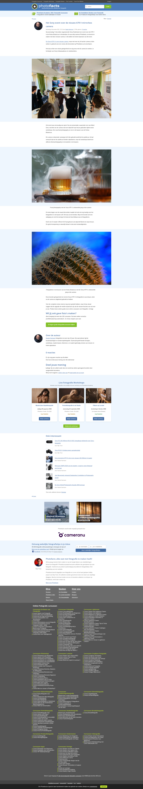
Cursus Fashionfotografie (65, 718)
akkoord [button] (103, 786)
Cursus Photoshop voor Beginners (43, 655)
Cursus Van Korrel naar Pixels (67, 637)
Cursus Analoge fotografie (91, 667)
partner (79, 783)
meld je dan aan (63, 372)
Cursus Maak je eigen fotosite (67, 771)
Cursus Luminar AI (63, 658)
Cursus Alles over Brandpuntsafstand (44, 629)
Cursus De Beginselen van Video (93, 737)
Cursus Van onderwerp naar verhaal (94, 658)
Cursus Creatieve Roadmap (92, 660)
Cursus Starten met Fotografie (41, 613)
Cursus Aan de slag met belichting (43, 616)
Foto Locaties (69, 1)
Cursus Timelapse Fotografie (66, 640)
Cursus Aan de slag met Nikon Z (67, 650)
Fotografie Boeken (60, 1)
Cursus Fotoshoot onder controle (42, 720)
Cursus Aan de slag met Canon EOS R (69, 646)
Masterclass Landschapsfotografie (68, 695)
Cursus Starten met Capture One (67, 750)
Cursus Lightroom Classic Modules (94, 616)
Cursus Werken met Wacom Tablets (68, 748)
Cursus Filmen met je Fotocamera (94, 736)
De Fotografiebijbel (64, 597)
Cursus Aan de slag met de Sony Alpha (69, 641)
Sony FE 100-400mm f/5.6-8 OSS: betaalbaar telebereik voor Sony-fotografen (74, 442)
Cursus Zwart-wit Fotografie (92, 666)
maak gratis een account (76, 372)
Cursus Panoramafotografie (66, 631)
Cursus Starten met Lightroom (92, 613)
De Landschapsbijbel (64, 594)
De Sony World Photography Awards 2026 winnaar (70, 485)
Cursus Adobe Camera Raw (41, 663)
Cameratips (36, 620)
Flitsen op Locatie (98, 405)
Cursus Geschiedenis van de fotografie (44, 622)
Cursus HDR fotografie (65, 629)
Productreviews (62, 759)
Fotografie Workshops (49, 1)
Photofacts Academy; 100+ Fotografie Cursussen (52, 13)
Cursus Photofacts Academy (66, 769)
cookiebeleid (93, 786)
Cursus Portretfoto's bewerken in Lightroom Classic (93, 618)
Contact (74, 592)
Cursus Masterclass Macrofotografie (43, 696)
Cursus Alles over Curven (40, 682)
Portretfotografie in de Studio (71, 405)
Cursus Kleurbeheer (64, 625)
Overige (109, 18)
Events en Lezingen (64, 768)
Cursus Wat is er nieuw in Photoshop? (44, 688)
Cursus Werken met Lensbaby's (93, 661)
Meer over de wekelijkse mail (40, 549)
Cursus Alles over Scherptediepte (42, 614)
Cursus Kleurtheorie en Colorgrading (43, 660)
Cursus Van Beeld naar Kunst (92, 657)
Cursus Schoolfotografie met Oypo (68, 739)
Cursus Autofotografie (39, 736)
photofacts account (53, 783)
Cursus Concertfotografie (65, 611)
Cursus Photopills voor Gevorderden (43, 750)
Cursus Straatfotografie (65, 616)
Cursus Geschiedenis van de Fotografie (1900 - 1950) (41, 624)
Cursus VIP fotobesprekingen (41, 751)
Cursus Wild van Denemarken (41, 705)
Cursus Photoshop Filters (40, 678)
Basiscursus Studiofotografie (66, 715)
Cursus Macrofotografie (40, 699)
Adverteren (75, 597)
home (34, 18)
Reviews (48, 592)
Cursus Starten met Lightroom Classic (95, 611)
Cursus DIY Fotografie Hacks (66, 649)
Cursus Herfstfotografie (39, 698)
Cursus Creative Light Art (91, 670)
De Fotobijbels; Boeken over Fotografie (91, 13)
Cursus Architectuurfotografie (66, 614)
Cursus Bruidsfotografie (91, 712)
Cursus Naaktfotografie (39, 726)
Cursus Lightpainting (90, 669)
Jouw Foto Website (78, 1)
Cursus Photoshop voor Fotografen (43, 658)
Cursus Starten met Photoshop (42, 657)
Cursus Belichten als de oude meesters (69, 717)
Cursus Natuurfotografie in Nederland (44, 701)
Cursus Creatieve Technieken (92, 655)
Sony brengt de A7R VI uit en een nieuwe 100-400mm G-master (73, 458)
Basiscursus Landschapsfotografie (68, 697)
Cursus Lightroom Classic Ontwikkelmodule (91, 621)
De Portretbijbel (63, 592)
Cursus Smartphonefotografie (67, 638)
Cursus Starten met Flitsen (40, 714)
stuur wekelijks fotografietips (91, 550)
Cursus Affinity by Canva (65, 757)
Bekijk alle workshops (71, 426)
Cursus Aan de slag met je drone (67, 753)
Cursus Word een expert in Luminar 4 (69, 660)
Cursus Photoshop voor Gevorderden (44, 661)
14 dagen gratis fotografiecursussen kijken (61, 324)
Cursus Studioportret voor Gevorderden (69, 714)
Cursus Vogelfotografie (90, 693)
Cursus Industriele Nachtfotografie (68, 647)
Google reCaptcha (58, 551)
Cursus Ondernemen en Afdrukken (68, 737)
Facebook (37, 551)
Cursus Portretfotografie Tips (41, 712)
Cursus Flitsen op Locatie (40, 718)
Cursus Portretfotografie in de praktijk (44, 717)
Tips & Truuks (49, 600)
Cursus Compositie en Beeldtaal (42, 626)
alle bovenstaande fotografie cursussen (69, 776)
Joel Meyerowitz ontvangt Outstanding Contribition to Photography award (74, 477)
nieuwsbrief (63, 783)
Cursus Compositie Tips (65, 644)
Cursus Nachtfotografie (65, 632)
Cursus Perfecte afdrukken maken (68, 751)
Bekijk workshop (44, 418)
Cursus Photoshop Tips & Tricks (42, 679)
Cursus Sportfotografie (65, 620)
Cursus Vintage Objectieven (92, 672)
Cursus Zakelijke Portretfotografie (42, 727)
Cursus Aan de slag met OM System (68, 643)
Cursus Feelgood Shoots (40, 729)
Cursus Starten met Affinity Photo (68, 756)
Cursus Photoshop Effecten (41, 684)
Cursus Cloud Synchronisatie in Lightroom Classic (93, 637)
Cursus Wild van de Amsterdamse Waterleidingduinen (43, 703)
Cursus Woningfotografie (40, 737)
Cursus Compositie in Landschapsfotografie (64, 703)
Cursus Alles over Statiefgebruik (42, 634)
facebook (70, 783)
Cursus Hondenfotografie (91, 695)
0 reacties (84, 29)
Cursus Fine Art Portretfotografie (42, 730)
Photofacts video (50, 594)
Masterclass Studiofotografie (66, 712)
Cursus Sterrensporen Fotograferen (68, 701)
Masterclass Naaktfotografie (44, 405)
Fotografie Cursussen (37, 1)
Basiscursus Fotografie (39, 628)
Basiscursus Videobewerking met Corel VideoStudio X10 (93, 742)
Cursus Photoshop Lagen (40, 664)
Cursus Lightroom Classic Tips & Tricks (95, 623)
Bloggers (74, 594)
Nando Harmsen (69, 29)
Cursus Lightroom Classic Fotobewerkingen (91, 625)
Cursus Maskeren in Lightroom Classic (95, 614)
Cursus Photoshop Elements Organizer (44, 675)
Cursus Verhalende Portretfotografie (43, 721)
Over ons (76, 589)
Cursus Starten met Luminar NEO (68, 655)
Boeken (48, 597)
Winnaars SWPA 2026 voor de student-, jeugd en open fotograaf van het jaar (73, 467)
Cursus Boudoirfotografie (40, 715)
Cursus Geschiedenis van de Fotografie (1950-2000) (41, 631)
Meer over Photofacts (52, 583)
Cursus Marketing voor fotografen (68, 736)
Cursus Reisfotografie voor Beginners (69, 613)
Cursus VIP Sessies (64, 763)
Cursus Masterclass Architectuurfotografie (64, 622)
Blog (48, 589)
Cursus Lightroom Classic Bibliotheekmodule (91, 631)
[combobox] (94, 6)
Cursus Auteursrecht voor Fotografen (69, 754)
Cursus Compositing (39, 676)
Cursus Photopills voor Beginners (43, 748)
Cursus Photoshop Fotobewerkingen (43, 681)
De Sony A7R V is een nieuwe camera (57, 41)
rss (75, 783)
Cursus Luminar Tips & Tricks (67, 657)
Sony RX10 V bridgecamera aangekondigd (67, 450)
